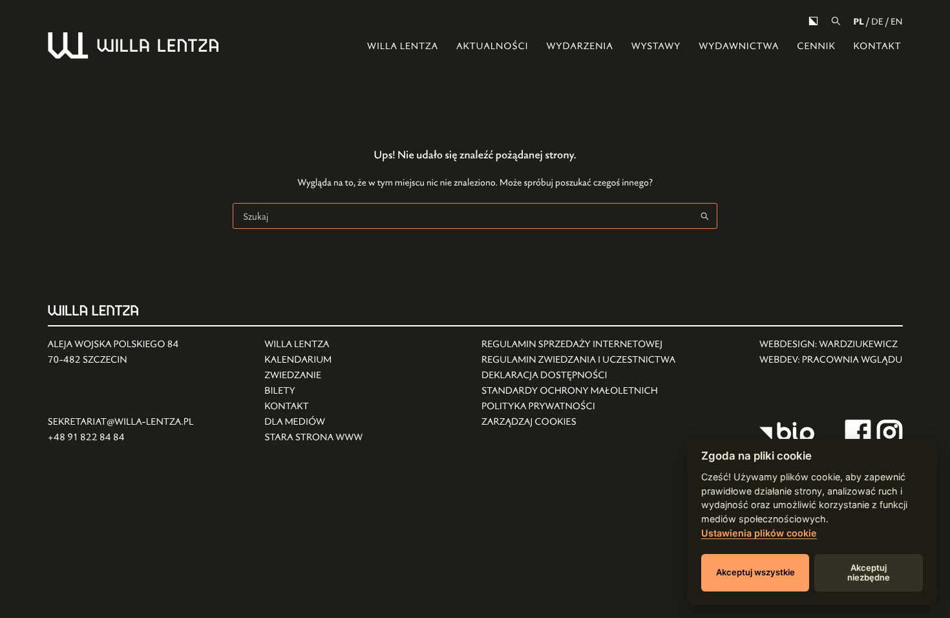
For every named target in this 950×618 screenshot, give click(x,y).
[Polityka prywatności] (578, 406)
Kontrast (813, 21)
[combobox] (462, 216)
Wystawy (656, 46)
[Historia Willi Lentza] (313, 344)
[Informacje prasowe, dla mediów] (313, 422)
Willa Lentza (402, 46)
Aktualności (492, 46)
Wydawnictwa (739, 46)
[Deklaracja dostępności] (578, 375)
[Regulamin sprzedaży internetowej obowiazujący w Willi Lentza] (578, 344)
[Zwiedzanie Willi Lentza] (313, 375)
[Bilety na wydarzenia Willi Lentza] (313, 391)
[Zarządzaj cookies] (578, 422)
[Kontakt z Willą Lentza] (313, 406)
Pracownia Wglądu (852, 360)
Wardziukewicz (858, 344)
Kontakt (877, 46)
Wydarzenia (579, 46)
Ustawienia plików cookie (759, 532)
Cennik (816, 46)
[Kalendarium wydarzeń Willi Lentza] (313, 360)
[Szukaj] (836, 21)
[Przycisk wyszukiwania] (704, 216)
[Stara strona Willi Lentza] (313, 437)
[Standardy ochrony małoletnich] (578, 391)
